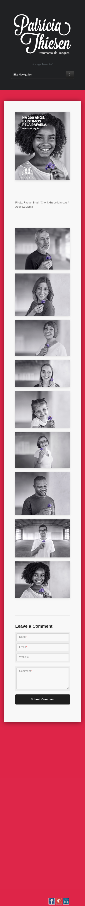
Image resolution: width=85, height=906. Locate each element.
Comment (25, 671)
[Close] (66, 132)
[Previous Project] (66, 115)
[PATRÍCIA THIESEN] (42, 53)
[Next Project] (66, 124)
